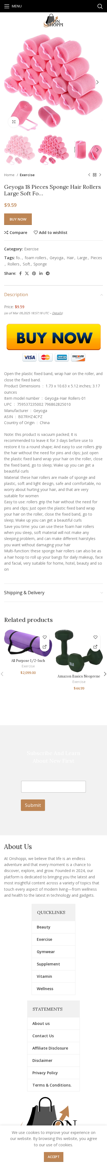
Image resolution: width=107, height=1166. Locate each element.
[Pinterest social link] (34, 273)
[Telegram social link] (47, 273)
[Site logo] (53, 20)
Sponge (40, 264)
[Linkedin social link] (41, 273)
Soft (26, 264)
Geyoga (56, 257)
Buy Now (18, 219)
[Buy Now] (44, 646)
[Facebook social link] (20, 273)
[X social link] (26, 273)
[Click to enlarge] (13, 121)
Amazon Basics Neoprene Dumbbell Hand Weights (79, 678)
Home (9, 174)
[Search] (100, 6)
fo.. (18, 257)
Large (82, 257)
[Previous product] (89, 175)
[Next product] (100, 175)
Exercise (27, 174)
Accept (54, 1156)
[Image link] (53, 1121)
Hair (70, 257)
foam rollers (35, 257)
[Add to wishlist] (44, 637)
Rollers (13, 264)
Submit (33, 805)
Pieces (96, 257)
